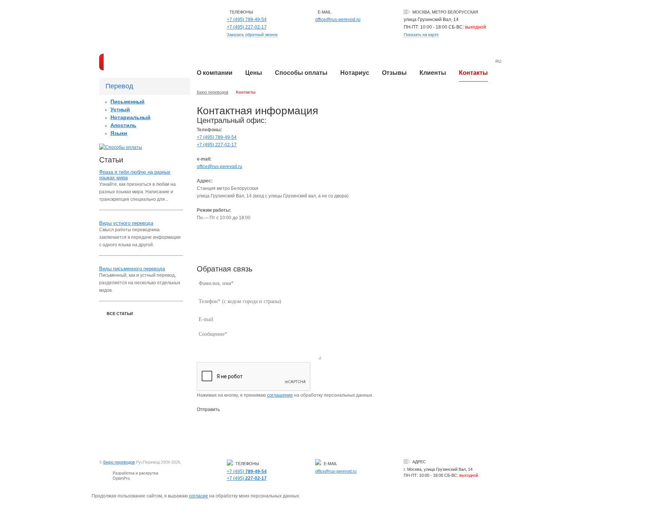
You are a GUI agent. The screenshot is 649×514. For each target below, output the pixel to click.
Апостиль (123, 125)
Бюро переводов (212, 92)
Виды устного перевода (126, 223)
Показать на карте (421, 34)
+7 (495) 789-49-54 (217, 137)
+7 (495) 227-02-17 (217, 144)
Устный (120, 109)
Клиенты (433, 73)
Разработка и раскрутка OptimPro (135, 476)
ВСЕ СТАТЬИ (120, 313)
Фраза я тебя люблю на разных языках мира (135, 174)
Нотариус (354, 73)
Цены (253, 73)
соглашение (280, 395)
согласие (198, 496)
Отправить (208, 409)
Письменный (127, 102)
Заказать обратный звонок (252, 34)
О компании (214, 73)
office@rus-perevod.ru (338, 19)
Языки (118, 133)
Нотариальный (130, 117)
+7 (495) (247, 19)
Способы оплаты (301, 73)
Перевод (119, 86)
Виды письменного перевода (132, 268)
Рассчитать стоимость (141, 62)
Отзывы (394, 73)
